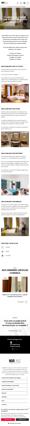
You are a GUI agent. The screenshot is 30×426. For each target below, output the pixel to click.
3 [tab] (15, 349)
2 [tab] (14, 349)
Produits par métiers (7, 389)
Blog (3, 400)
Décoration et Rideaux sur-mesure (11, 378)
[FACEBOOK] (2, 247)
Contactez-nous (13, 331)
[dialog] (15, 416)
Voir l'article (21, 302)
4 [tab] (17, 349)
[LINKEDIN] (2, 251)
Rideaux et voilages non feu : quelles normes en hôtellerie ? (15, 295)
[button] (15, 423)
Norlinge (4, 397)
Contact (4, 404)
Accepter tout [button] (8, 419)
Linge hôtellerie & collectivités (10, 385)
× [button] (28, 408)
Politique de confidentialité (20, 416)
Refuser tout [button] (22, 419)
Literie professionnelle (8, 381)
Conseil (5, 278)
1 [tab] (12, 349)
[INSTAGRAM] (2, 255)
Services (4, 393)
